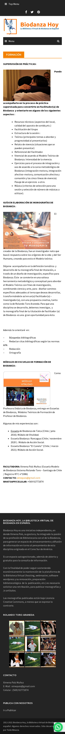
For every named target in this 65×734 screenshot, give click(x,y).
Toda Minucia (13, 730)
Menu (11, 41)
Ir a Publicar (9, 710)
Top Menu (14, 3)
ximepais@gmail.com (28, 477)
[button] (58, 727)
